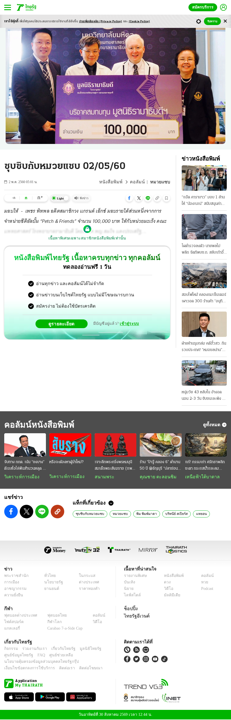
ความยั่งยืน (13, 596)
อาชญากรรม (14, 589)
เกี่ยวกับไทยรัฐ (59, 649)
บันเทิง (129, 583)
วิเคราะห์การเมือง (19, 477)
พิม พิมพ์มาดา (140, 514)
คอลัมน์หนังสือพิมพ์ (37, 424)
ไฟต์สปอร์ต (12, 622)
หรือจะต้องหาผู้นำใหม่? (66, 462)
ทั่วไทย (48, 576)
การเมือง (11, 583)
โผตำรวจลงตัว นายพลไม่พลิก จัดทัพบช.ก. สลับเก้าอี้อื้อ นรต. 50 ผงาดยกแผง (203, 250)
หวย (202, 583)
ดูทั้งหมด (212, 424)
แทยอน (192, 514)
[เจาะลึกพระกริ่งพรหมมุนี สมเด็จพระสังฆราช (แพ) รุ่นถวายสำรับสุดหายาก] (115, 445)
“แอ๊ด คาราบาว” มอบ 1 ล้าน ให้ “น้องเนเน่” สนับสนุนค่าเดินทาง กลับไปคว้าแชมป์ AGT (203, 201)
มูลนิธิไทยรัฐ (84, 649)
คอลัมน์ (141, 182)
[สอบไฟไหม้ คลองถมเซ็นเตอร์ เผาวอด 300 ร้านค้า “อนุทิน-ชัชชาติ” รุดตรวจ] (204, 275)
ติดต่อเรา (59, 668)
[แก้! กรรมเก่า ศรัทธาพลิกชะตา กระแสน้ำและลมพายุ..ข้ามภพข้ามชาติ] (206, 445)
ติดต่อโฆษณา (81, 668)
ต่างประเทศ (87, 583)
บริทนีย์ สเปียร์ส (168, 514)
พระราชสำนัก (14, 576)
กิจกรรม (10, 649)
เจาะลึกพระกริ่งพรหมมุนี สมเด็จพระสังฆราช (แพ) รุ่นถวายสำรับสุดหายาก (114, 466)
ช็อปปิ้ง (130, 609)
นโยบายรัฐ (51, 583)
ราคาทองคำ (87, 589)
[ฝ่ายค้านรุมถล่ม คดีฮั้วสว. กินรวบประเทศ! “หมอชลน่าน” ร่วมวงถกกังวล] (204, 324)
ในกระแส (85, 576)
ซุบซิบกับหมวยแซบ (88, 514)
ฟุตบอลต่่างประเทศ (18, 616)
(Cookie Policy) (139, 21)
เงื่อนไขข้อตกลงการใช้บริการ (26, 668)
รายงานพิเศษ (134, 576)
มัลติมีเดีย (170, 596)
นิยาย (128, 589)
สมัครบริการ (204, 7)
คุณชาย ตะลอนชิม (155, 477)
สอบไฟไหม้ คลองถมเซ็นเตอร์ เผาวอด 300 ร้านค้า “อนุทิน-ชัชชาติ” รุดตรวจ (204, 299)
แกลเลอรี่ (11, 629)
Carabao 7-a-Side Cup (64, 629)
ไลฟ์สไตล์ (131, 596)
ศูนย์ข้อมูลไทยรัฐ (17, 656)
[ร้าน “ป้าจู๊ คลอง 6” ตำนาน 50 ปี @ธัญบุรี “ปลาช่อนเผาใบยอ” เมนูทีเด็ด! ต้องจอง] (160, 445)
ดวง (166, 583)
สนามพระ (103, 477)
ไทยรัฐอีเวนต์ (135, 616)
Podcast (206, 589)
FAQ (37, 656)
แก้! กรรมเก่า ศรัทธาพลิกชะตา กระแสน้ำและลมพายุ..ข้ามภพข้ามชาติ (205, 466)
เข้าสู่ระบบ (128, 323)
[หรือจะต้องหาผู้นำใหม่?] (70, 445)
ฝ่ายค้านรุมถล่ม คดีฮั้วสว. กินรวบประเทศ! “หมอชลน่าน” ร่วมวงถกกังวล (204, 347)
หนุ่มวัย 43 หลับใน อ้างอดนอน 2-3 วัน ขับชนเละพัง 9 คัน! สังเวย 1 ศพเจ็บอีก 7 (203, 396)
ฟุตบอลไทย (52, 616)
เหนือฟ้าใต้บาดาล (200, 477)
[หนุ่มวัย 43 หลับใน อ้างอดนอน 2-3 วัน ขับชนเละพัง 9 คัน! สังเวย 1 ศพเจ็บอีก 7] (204, 373)
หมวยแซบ (115, 514)
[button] (129, 198)
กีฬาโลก (50, 622)
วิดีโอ (167, 589)
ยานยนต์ (49, 589)
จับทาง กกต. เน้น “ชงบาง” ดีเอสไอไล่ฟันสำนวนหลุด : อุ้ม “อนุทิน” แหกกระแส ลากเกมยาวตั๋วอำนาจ (24, 466)
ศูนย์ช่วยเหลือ (55, 656)
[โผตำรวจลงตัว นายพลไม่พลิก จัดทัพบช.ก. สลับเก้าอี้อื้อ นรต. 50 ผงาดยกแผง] (204, 226)
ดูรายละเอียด (64, 323)
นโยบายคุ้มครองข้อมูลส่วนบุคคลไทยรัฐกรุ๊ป (37, 662)
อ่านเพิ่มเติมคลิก (100, 21)
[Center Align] (225, 21)
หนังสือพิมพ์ (117, 182)
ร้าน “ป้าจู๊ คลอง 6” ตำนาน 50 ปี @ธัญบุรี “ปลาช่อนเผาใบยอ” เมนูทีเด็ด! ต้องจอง (160, 466)
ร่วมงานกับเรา (32, 649)
